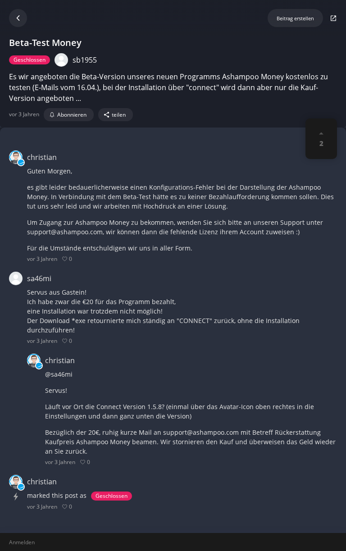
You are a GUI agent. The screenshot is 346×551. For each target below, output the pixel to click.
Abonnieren (71, 114)
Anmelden (22, 542)
